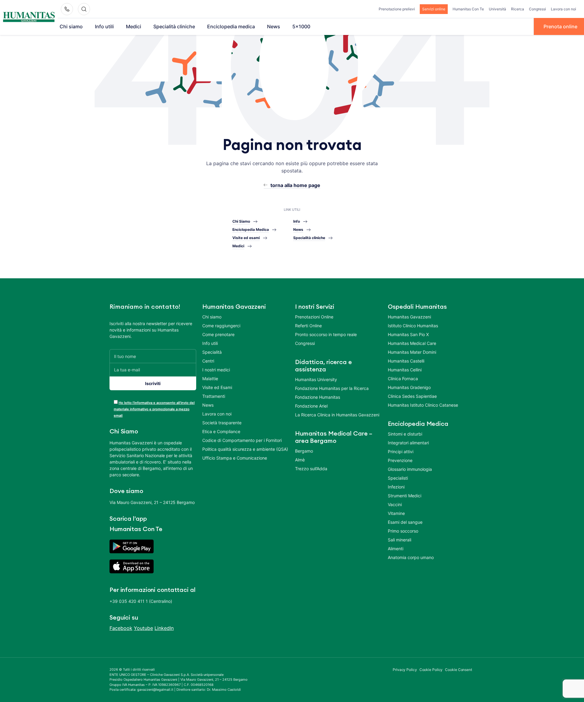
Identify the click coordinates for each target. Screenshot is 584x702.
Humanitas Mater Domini (412, 352)
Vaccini (395, 504)
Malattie (210, 378)
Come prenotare (218, 334)
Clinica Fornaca (403, 378)
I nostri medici (216, 369)
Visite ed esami (246, 237)
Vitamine (396, 513)
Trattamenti (213, 396)
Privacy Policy (405, 669)
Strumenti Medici (404, 495)
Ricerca (517, 9)
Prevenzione (400, 460)
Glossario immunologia (410, 469)
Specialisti (398, 478)
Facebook (120, 628)
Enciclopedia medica (231, 26)
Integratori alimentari (408, 442)
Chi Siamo (241, 221)
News (273, 26)
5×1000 (301, 26)
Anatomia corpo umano (411, 557)
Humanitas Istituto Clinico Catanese (423, 405)
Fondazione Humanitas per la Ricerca (332, 388)
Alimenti (395, 548)
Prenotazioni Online (314, 316)
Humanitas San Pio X (408, 334)
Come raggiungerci (221, 325)
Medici (133, 26)
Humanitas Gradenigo (409, 387)
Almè (300, 459)
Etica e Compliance (221, 431)
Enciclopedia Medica (250, 229)
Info (296, 221)
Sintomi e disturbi (405, 433)
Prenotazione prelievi (397, 9)
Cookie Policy (431, 669)
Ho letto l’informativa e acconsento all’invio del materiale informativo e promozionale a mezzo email (154, 409)
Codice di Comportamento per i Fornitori (242, 440)
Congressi (537, 9)
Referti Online (308, 325)
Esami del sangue (405, 522)
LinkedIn (164, 628)
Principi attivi (400, 451)
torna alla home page (295, 185)
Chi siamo (71, 26)
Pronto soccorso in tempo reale (326, 334)
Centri (208, 360)
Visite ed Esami (217, 387)
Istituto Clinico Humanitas (413, 325)
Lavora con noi (563, 9)
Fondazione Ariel (311, 405)
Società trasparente (222, 422)
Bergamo (304, 451)
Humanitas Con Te (468, 9)
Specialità (212, 352)
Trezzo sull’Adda (311, 468)
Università (497, 9)
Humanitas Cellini (405, 369)
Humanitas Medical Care (412, 343)
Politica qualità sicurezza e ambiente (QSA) (245, 449)
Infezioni (396, 486)
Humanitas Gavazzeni (409, 316)
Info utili (104, 26)
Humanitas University (316, 379)
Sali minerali (399, 539)
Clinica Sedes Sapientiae (412, 396)
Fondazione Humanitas (317, 397)
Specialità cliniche (174, 26)
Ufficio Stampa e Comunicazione (234, 457)
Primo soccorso (403, 530)
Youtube (143, 628)
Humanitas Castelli (406, 360)
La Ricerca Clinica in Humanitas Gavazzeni (337, 414)
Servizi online (433, 9)
